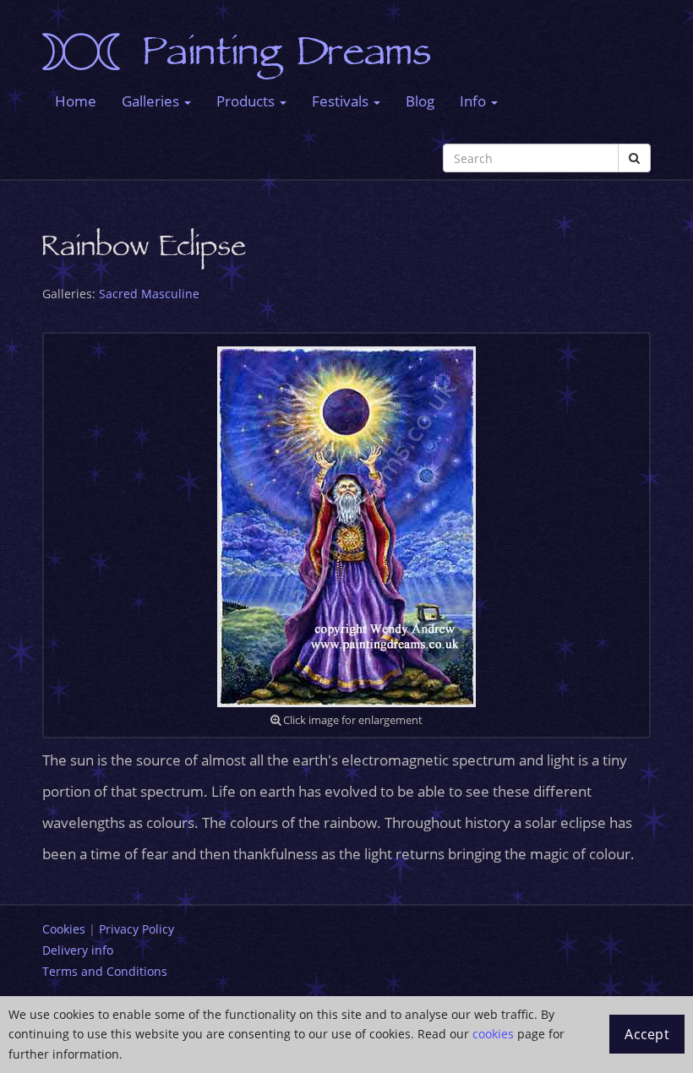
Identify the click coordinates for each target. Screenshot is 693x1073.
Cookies (63, 929)
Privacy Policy (136, 929)
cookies (493, 1034)
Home (75, 101)
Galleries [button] (152, 101)
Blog (420, 101)
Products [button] (247, 101)
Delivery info (77, 950)
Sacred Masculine (149, 294)
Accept (647, 1034)
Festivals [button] (342, 101)
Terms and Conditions (104, 971)
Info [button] (474, 101)
